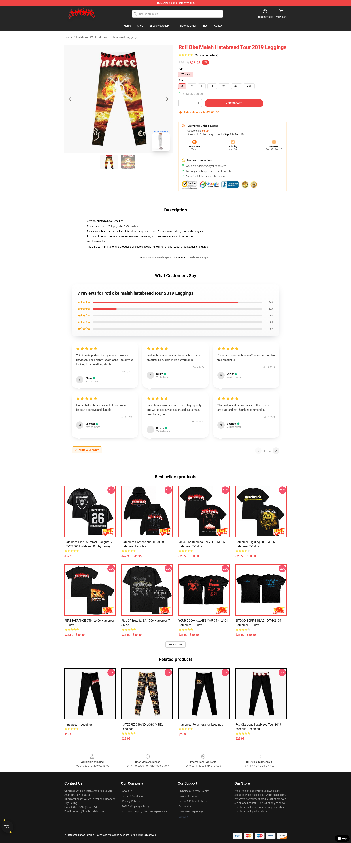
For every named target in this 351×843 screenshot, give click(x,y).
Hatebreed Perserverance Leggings (200, 724)
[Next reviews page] (276, 450)
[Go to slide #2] (128, 162)
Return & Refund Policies (193, 801)
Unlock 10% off (7, 827)
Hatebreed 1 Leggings (78, 724)
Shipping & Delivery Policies (194, 790)
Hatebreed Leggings (125, 37)
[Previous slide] (70, 99)
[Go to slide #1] (109, 162)
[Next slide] (167, 99)
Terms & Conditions (133, 796)
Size (180, 80)
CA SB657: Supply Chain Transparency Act (146, 811)
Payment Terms (188, 796)
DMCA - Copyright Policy (136, 806)
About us (127, 790)
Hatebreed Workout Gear (92, 37)
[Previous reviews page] (258, 450)
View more (176, 644)
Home (68, 37)
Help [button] (344, 838)
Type (181, 68)
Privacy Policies (131, 801)
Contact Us (185, 806)
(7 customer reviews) (206, 55)
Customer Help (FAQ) (191, 811)
